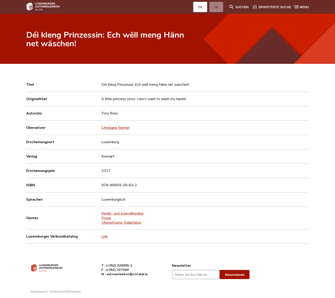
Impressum (38, 291)
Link (104, 236)
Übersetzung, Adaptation (121, 222)
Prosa (106, 217)
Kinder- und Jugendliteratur (122, 213)
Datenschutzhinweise (65, 291)
